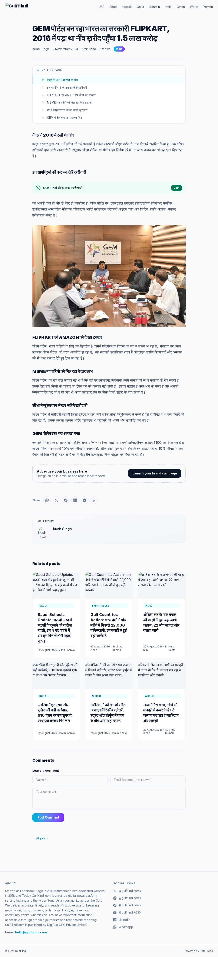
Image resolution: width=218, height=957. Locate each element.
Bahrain (154, 7)
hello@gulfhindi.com (31, 932)
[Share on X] (56, 500)
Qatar (140, 7)
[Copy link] (94, 500)
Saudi (113, 7)
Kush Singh (40, 49)
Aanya (71, 649)
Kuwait (127, 7)
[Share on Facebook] (66, 500)
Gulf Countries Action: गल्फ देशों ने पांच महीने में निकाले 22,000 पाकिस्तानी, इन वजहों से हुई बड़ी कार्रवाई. (108, 625)
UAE (101, 7)
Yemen (208, 7)
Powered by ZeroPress (198, 951)
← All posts (40, 838)
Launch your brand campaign (154, 473)
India (168, 7)
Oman (181, 7)
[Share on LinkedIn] (75, 500)
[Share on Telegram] (84, 500)
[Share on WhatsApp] (47, 500)
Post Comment (48, 817)
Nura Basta (171, 648)
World (194, 7)
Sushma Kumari (117, 648)
